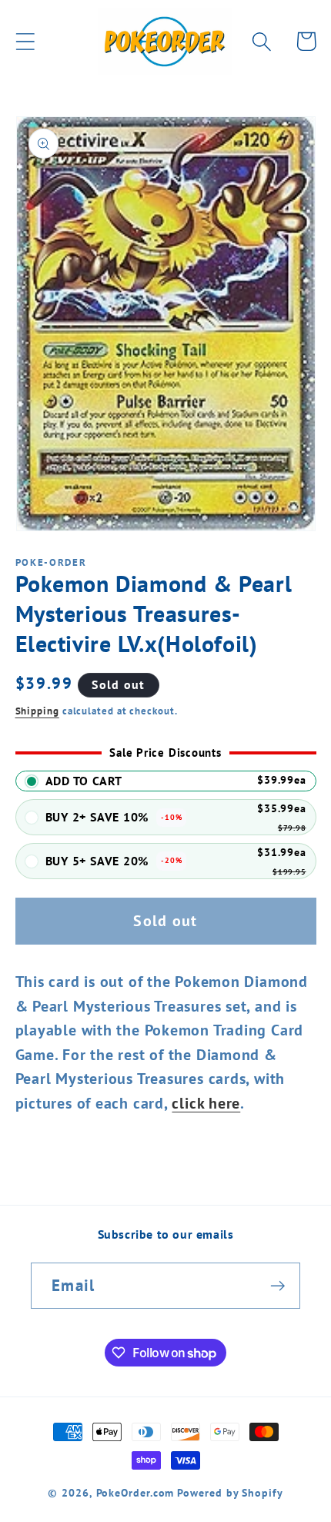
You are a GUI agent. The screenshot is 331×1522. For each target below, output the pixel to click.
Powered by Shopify (230, 1492)
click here (206, 1102)
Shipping (37, 711)
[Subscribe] (277, 1286)
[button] (25, 41)
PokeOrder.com (135, 1492)
